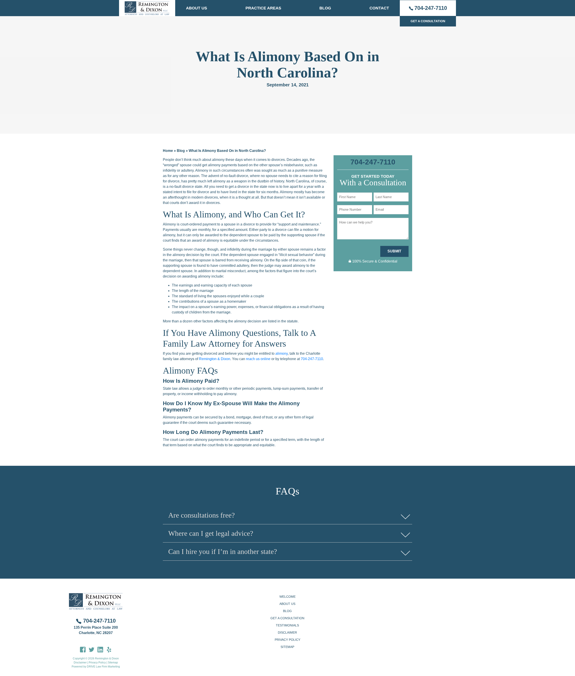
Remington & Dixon (214, 359)
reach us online (258, 359)
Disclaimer (80, 662)
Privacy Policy (97, 662)
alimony (281, 353)
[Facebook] (83, 649)
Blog (325, 8)
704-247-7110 (430, 8)
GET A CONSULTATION (428, 21)
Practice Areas (263, 8)
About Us (196, 8)
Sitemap (113, 662)
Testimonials (287, 625)
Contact (379, 8)
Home (168, 151)
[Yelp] (109, 649)
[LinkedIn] (100, 649)
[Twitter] (91, 649)
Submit (394, 251)
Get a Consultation (287, 618)
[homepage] (147, 8)
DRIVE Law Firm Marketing (103, 666)
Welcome (287, 596)
